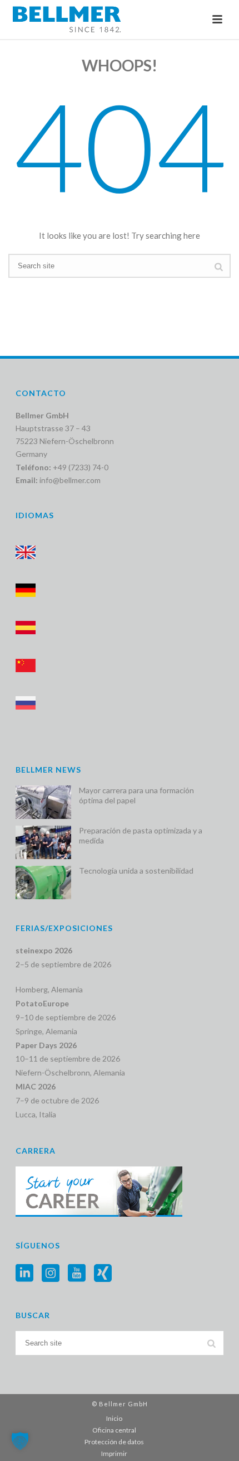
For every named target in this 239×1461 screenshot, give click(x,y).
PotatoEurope (42, 1003)
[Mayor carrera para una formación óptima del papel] (43, 802)
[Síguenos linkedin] (24, 1273)
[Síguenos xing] (103, 1273)
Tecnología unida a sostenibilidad (136, 870)
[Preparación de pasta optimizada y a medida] (43, 842)
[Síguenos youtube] (77, 1273)
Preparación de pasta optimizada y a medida (140, 835)
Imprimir (114, 1453)
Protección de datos (114, 1442)
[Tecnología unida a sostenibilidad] (43, 882)
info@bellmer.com (70, 480)
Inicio (114, 1418)
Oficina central (114, 1430)
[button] (20, 1441)
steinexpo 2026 (44, 950)
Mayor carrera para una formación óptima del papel (136, 795)
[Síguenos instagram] (50, 1273)
